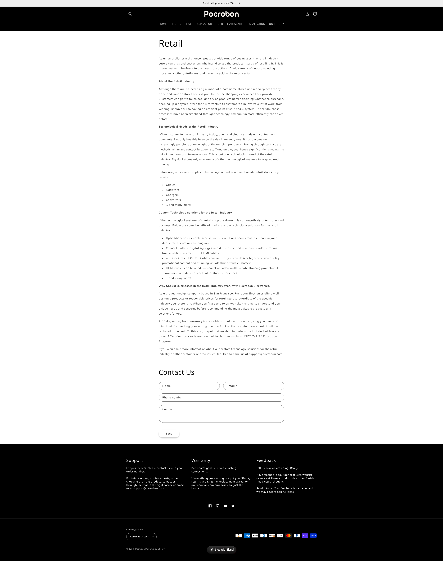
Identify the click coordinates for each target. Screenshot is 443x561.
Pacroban (140, 549)
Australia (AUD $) (140, 536)
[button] (130, 14)
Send (169, 433)
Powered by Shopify (155, 549)
